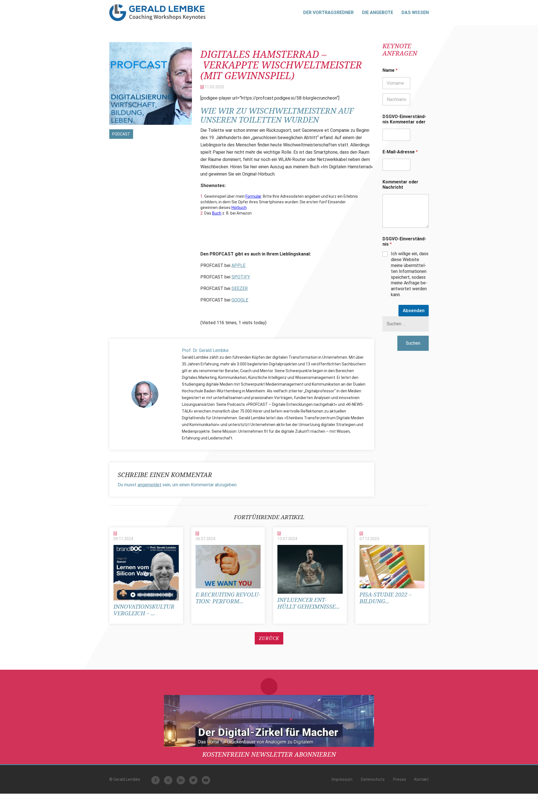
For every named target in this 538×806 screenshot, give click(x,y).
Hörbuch (239, 207)
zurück (269, 638)
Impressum (342, 779)
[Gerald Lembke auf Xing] (168, 780)
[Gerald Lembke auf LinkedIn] (181, 780)
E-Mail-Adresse (400, 152)
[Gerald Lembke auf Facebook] (155, 780)
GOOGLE (239, 300)
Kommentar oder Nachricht (400, 184)
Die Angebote (377, 12)
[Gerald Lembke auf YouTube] (206, 780)
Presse (399, 779)
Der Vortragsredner (328, 12)
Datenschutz (373, 779)
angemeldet (149, 484)
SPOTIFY (240, 277)
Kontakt (421, 779)
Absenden (414, 310)
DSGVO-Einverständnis (404, 241)
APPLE (238, 265)
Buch (216, 213)
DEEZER (239, 288)
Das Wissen (415, 12)
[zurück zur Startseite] (157, 12)
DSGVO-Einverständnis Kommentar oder (404, 119)
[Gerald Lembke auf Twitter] (193, 780)
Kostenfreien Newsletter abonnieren (269, 754)
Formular (253, 196)
